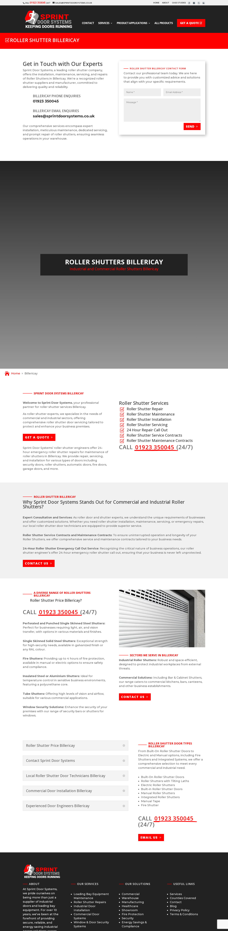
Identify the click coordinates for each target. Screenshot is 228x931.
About (165, 3)
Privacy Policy (180, 910)
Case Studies (179, 3)
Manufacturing (133, 902)
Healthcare (130, 906)
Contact (176, 902)
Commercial (130, 894)
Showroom (130, 910)
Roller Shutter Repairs (90, 902)
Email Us (149, 837)
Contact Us (36, 563)
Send (190, 126)
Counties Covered (183, 898)
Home (156, 3)
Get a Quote (37, 437)
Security (128, 918)
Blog (173, 906)
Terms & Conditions (184, 914)
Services (176, 894)
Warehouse (130, 898)
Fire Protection (133, 914)
